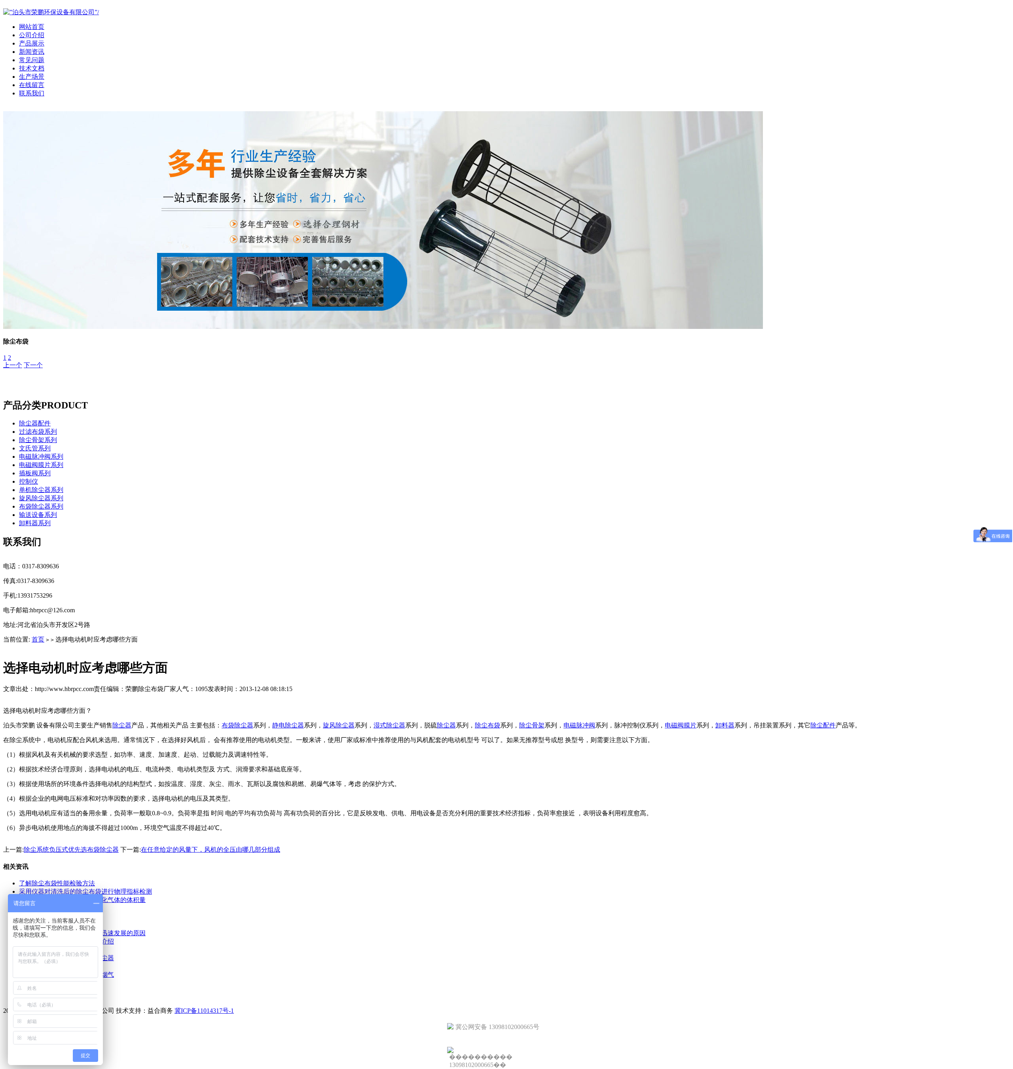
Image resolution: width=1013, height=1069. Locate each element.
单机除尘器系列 (41, 489)
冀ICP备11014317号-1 (204, 1010)
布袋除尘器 (237, 725)
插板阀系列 (35, 473)
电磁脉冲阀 (579, 725)
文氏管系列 (35, 448)
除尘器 (121, 725)
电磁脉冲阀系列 (41, 456)
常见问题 (31, 60)
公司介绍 (31, 35)
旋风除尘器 (339, 725)
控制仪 (28, 481)
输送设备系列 (38, 514)
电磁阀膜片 (680, 725)
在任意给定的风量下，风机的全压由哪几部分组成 (210, 849)
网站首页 (31, 26)
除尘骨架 (531, 725)
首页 (38, 639)
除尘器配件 (35, 423)
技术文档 (31, 68)
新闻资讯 (31, 51)
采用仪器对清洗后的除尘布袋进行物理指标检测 (85, 891)
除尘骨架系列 (38, 440)
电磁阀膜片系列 (41, 464)
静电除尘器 (288, 725)
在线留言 (31, 85)
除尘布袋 (487, 725)
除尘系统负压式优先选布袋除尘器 (71, 849)
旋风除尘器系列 (41, 498)
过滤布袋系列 (38, 431)
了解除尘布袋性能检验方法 (57, 883)
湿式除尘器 (389, 725)
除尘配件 (823, 725)
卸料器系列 (35, 523)
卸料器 (724, 725)
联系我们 (31, 93)
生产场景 (31, 76)
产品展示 (31, 43)
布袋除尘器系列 (41, 506)
